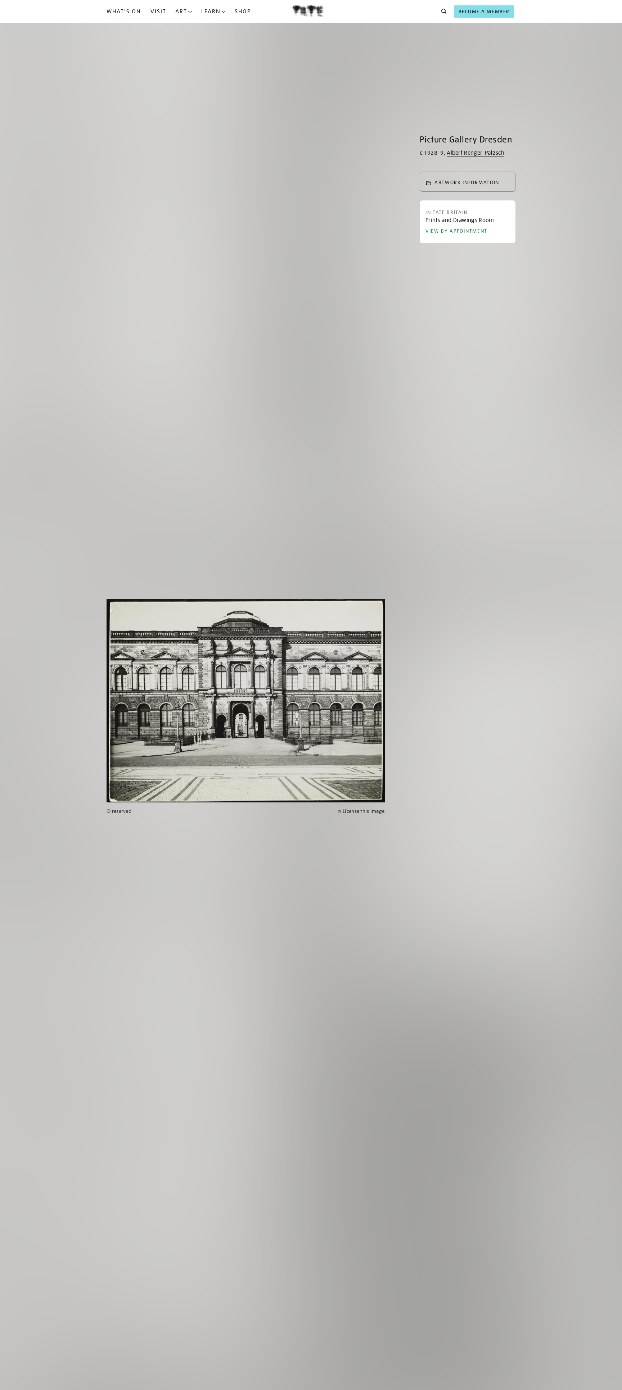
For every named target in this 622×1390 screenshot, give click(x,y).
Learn (211, 11)
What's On (124, 11)
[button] (441, 11)
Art (181, 11)
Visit (158, 11)
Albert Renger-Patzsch (475, 153)
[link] (219, 811)
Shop (243, 11)
